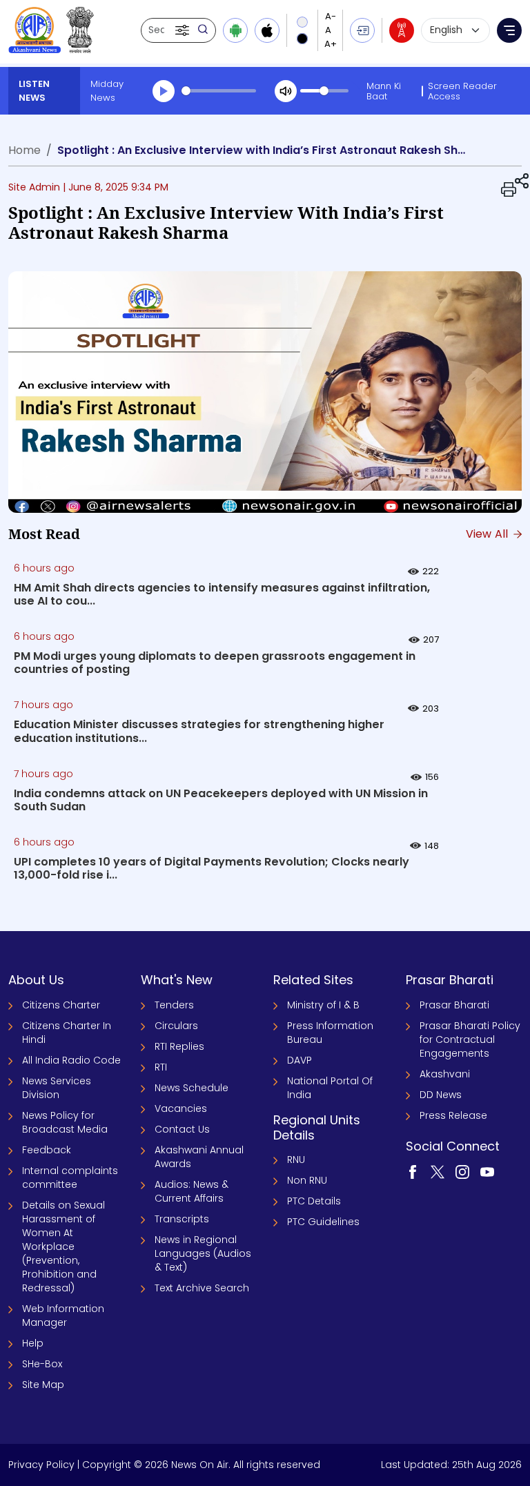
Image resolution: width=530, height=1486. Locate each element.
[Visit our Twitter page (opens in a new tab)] (437, 1171)
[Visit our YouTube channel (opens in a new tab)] (487, 1171)
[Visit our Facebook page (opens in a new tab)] (413, 1171)
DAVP (299, 1060)
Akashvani (445, 1074)
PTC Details (314, 1201)
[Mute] (286, 91)
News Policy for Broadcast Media (65, 1122)
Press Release (453, 1115)
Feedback (46, 1150)
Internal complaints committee (70, 1177)
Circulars (176, 1026)
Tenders (174, 1005)
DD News (441, 1095)
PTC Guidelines (323, 1222)
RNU (296, 1159)
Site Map (43, 1384)
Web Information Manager (63, 1315)
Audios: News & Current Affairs (191, 1191)
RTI (161, 1067)
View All (488, 534)
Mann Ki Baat (383, 91)
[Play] (164, 91)
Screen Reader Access (462, 91)
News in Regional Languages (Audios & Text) (203, 1253)
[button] (183, 30)
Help (32, 1343)
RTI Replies (179, 1046)
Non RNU (307, 1180)
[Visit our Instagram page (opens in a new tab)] (462, 1171)
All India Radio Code (71, 1060)
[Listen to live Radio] (401, 30)
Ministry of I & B (323, 1005)
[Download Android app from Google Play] (235, 30)
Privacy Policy (41, 1465)
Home (24, 150)
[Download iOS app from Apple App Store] (267, 30)
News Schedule (191, 1088)
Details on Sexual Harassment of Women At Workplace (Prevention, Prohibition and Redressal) (63, 1246)
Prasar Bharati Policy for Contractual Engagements (470, 1039)
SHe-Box (42, 1364)
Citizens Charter (61, 1005)
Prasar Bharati (454, 1005)
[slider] (218, 90)
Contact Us (182, 1129)
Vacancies (181, 1108)
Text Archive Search (202, 1288)
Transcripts (182, 1219)
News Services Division (56, 1088)
